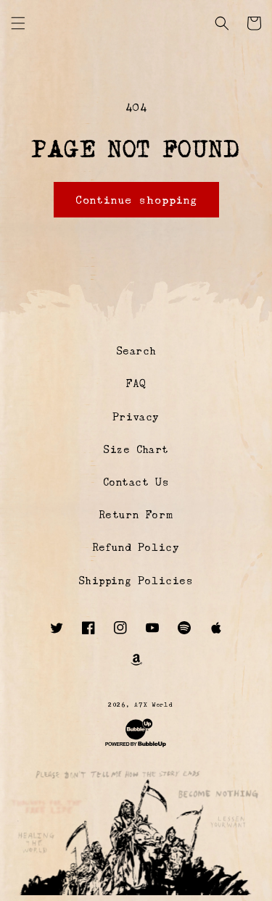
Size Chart (136, 449)
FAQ (136, 383)
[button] (18, 23)
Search (136, 351)
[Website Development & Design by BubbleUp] (135, 746)
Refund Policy (136, 547)
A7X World (153, 704)
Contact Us (136, 482)
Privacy (136, 417)
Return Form (136, 514)
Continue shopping (136, 200)
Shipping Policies (135, 580)
